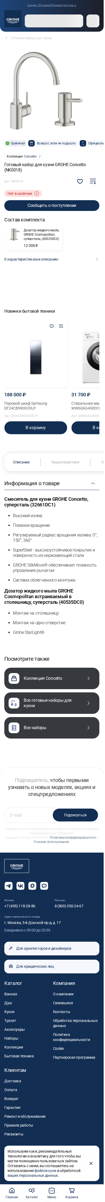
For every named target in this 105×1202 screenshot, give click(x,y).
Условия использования (51, 842)
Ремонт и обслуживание (25, 1116)
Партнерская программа (74, 1057)
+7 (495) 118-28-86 (19, 906)
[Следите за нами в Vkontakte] (20, 886)
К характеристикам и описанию (31, 259)
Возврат (11, 1099)
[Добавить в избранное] (51, 326)
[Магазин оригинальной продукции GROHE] (13, 18)
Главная (12, 1197)
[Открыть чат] (44, 886)
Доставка (12, 1081)
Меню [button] (51, 1197)
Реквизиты (13, 1134)
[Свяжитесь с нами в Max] (32, 886)
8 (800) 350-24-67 (69, 906)
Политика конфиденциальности (73, 837)
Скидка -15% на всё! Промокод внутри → (51, 4)
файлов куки (45, 1170)
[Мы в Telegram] (8, 886)
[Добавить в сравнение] (92, 181)
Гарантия (12, 1107)
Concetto (30, 156)
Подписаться (75, 815)
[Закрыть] (91, 1163)
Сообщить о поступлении (51, 205)
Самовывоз (63, 1003)
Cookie (58, 1048)
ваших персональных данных (33, 1175)
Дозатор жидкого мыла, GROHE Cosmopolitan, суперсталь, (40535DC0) (41, 234)
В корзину (36, 427)
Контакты (61, 1012)
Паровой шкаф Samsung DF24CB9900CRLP (25, 405)
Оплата (10, 1090)
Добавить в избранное (80, 181)
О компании (63, 994)
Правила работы (18, 1125)
